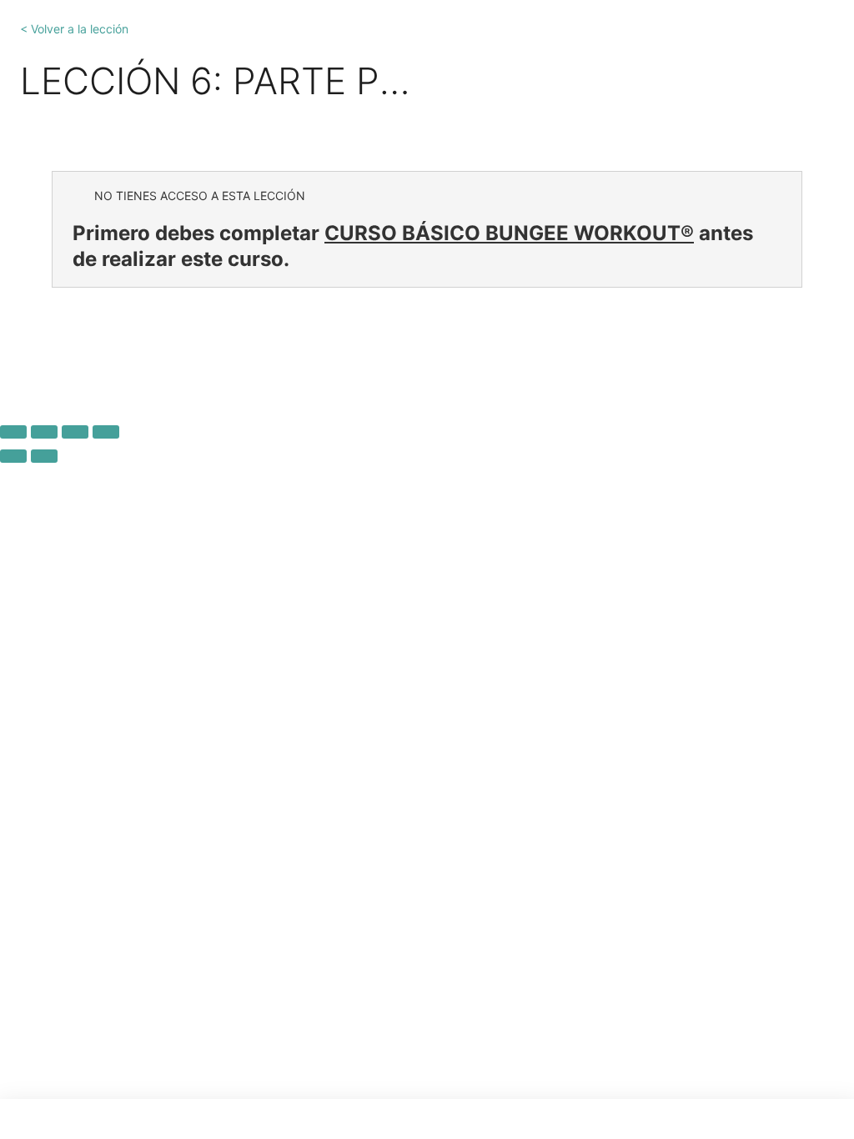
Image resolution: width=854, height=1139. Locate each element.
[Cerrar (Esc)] (106, 432)
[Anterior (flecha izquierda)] (13, 456)
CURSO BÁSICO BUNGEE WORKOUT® (509, 233)
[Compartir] (75, 432)
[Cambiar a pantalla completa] (44, 432)
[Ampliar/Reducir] (13, 432)
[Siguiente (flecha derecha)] (44, 456)
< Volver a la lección (74, 29)
